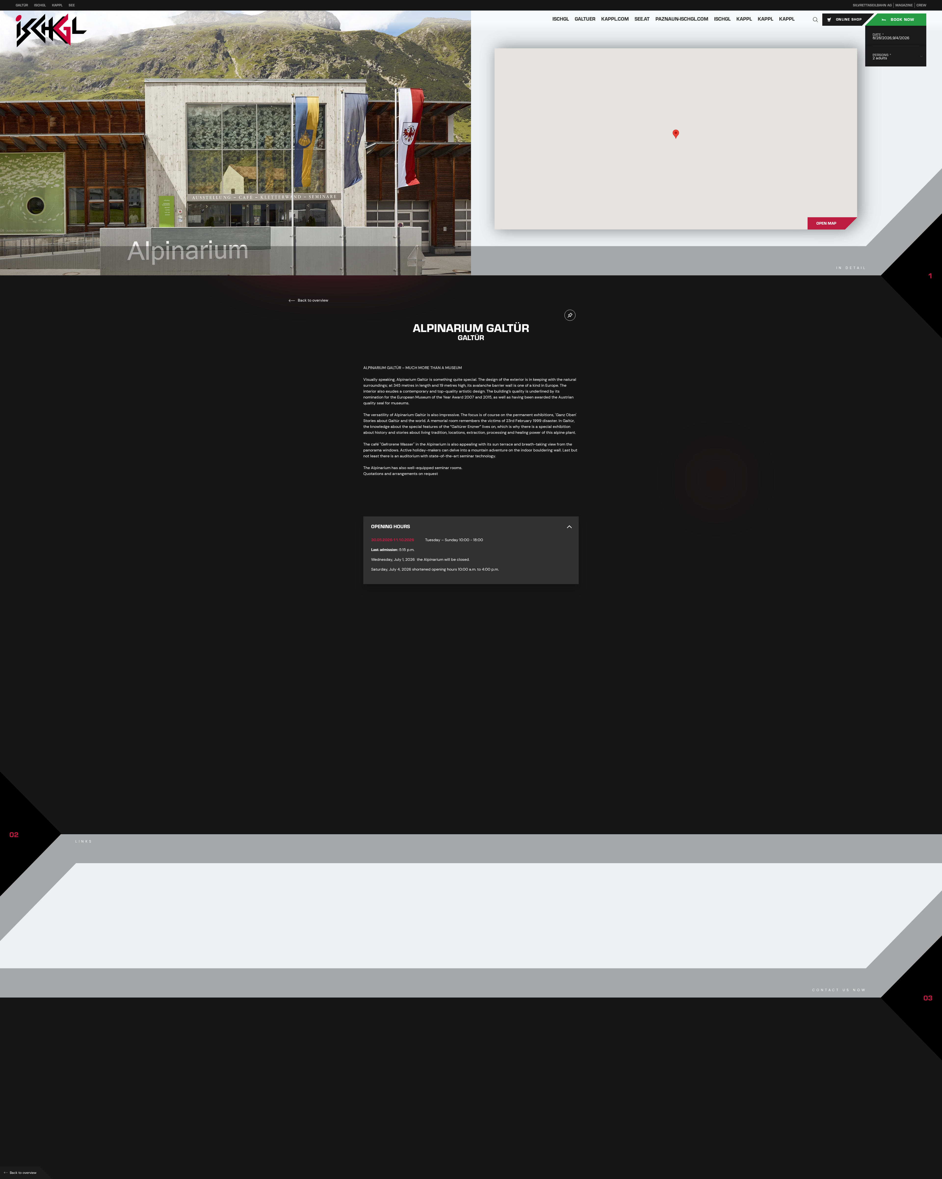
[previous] (456, 792)
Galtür (22, 5)
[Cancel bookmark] (570, 315)
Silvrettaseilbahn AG (872, 5)
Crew (921, 5)
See (72, 5)
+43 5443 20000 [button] (387, 1102)
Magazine (904, 5)
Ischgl (40, 5)
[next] (485, 792)
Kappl (57, 5)
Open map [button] (826, 223)
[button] (815, 19)
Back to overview (312, 300)
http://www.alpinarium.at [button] (393, 1124)
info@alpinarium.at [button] (390, 1113)
